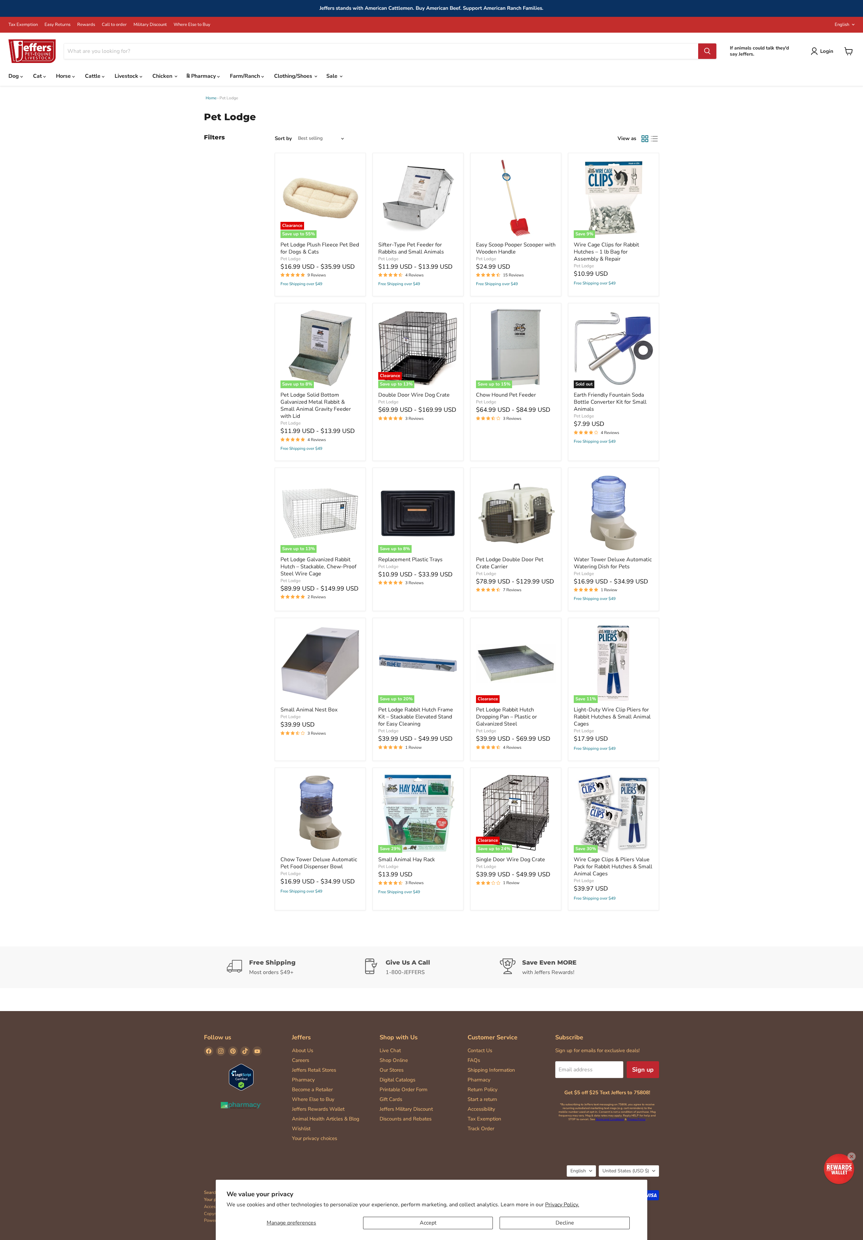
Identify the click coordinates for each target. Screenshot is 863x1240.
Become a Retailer (312, 1089)
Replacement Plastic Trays (410, 559)
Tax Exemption (23, 24)
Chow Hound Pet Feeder (506, 395)
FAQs (474, 1060)
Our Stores (392, 1070)
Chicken (163, 76)
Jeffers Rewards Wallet (318, 1109)
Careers (300, 1060)
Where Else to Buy (192, 24)
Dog (14, 76)
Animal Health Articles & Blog (325, 1118)
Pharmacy (303, 1079)
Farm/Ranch (245, 76)
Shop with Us (399, 1037)
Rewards (86, 24)
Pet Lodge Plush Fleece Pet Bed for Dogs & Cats (319, 248)
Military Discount (150, 24)
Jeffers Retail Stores (314, 1070)
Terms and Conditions (610, 1119)
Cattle (93, 76)
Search (210, 1192)
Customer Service (492, 1037)
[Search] (707, 51)
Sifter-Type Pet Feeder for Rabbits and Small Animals (411, 248)
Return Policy (483, 1089)
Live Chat (390, 1050)
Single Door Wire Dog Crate (510, 859)
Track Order (481, 1128)
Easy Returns (57, 24)
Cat (38, 76)
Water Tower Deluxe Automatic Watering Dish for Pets (613, 563)
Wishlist (301, 1128)
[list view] (654, 138)
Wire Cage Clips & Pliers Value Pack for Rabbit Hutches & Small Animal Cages (613, 866)
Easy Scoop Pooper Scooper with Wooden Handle (516, 248)
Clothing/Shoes (294, 76)
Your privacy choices (314, 1138)
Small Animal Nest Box (308, 709)
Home (211, 98)
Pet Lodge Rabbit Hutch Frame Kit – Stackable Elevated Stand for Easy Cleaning (415, 717)
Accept (428, 1223)
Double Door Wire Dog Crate (414, 395)
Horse (64, 76)
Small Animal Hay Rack (406, 859)
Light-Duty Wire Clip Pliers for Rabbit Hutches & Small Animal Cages (612, 717)
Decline (565, 1223)
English (842, 25)
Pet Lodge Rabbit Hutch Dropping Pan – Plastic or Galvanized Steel (506, 717)
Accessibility (481, 1109)
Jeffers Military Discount (406, 1109)
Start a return (482, 1099)
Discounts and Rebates (406, 1118)
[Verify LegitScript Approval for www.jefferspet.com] (241, 1078)
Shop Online (394, 1060)
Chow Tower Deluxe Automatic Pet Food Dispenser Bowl (318, 863)
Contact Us (480, 1050)
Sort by (283, 138)
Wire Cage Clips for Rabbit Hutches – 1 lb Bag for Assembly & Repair (606, 252)
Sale (332, 76)
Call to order (114, 24)
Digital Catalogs (397, 1079)
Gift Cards (391, 1099)
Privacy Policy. (562, 1204)
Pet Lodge (290, 259)
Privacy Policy (636, 1119)
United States (625, 1171)
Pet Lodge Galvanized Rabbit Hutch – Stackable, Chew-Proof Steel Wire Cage (318, 566)
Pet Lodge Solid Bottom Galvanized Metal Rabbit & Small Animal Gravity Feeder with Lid (315, 405)
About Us (302, 1050)
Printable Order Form (403, 1089)
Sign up (643, 1070)
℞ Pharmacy (201, 76)
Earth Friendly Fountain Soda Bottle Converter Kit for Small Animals (610, 402)
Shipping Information (491, 1070)
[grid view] (645, 138)
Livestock (127, 76)
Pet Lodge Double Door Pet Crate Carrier (509, 563)
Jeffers (301, 1037)
